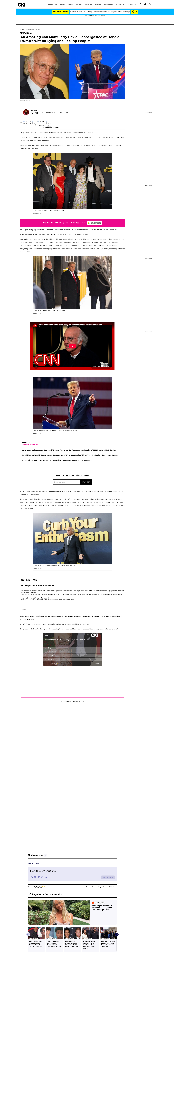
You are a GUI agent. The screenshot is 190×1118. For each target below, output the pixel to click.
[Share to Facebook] (27, 122)
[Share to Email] (48, 122)
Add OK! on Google (52, 127)
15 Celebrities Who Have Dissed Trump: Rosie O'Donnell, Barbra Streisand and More (57, 460)
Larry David (36, 29)
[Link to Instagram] (145, 4)
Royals (79, 4)
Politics (28, 29)
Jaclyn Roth (35, 110)
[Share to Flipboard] (41, 122)
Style (70, 4)
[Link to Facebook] (140, 4)
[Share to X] (34, 122)
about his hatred (95, 230)
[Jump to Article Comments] (21, 122)
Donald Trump (79, 133)
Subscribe (132, 4)
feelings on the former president (36, 140)
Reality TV (52, 4)
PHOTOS (88, 4)
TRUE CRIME (108, 4)
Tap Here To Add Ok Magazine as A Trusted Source (64, 223)
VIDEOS (98, 4)
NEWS (62, 4)
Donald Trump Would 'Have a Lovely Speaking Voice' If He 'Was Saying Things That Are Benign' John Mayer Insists (70, 455)
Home (22, 29)
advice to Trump (57, 624)
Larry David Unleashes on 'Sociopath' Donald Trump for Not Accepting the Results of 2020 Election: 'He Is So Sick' (69, 450)
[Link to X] (150, 4)
